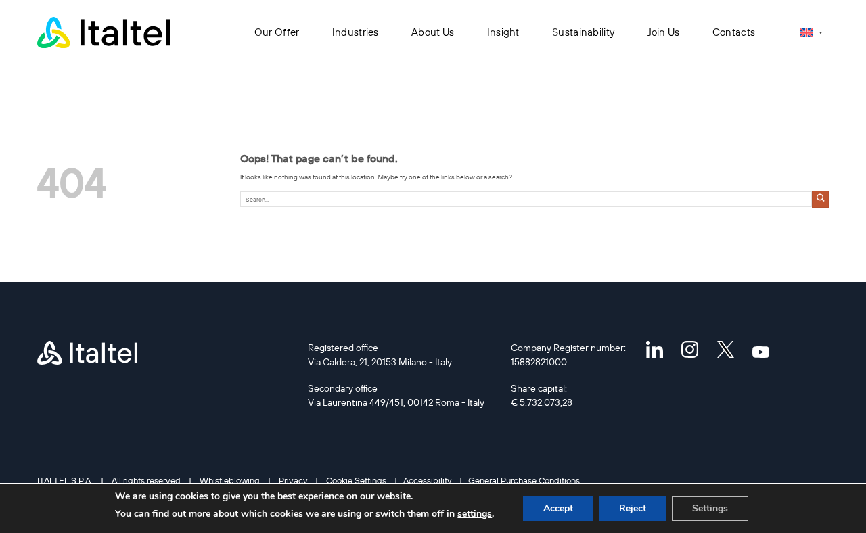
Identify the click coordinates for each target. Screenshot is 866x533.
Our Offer (277, 32)
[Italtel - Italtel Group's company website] (105, 32)
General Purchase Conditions (524, 480)
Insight (503, 32)
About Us (432, 32)
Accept (558, 508)
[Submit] (820, 199)
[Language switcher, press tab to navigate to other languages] (811, 33)
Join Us (663, 32)
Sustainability (583, 32)
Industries (355, 32)
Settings (710, 508)
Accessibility (427, 480)
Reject (632, 508)
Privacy (293, 480)
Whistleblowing (230, 480)
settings (474, 513)
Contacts (733, 32)
